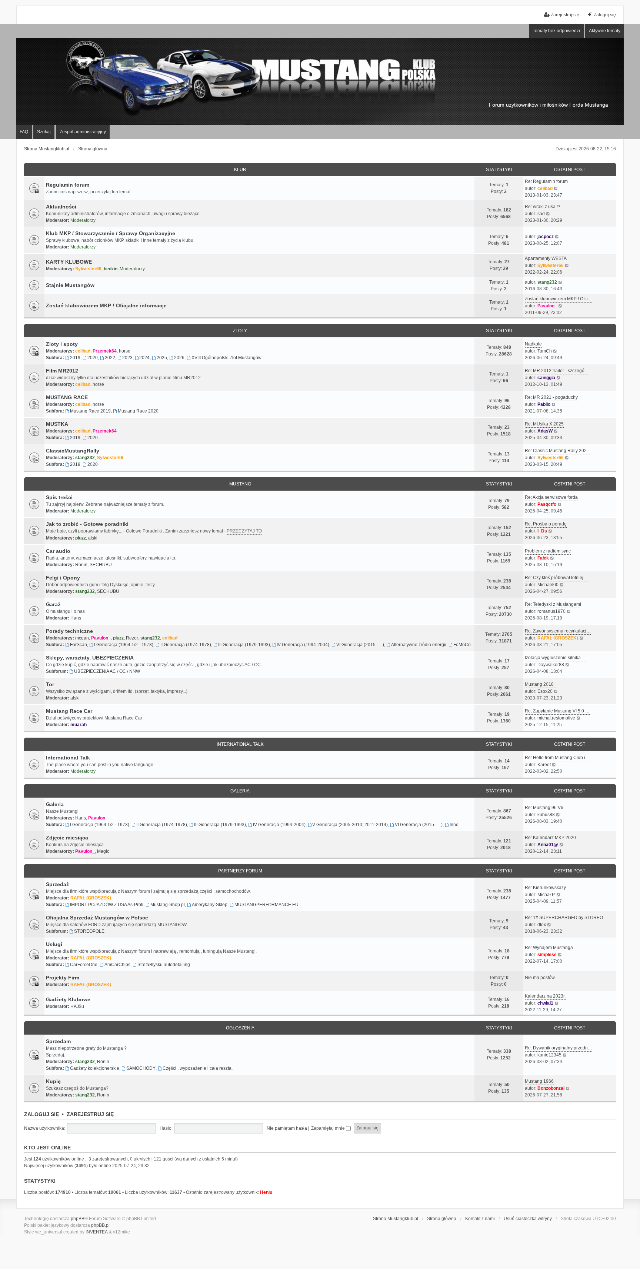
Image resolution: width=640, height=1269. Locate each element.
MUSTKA (57, 424)
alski (92, 538)
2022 (110, 357)
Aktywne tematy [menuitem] (604, 30)
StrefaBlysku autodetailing (163, 964)
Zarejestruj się (90, 1114)
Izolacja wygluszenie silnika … (555, 657)
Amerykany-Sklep (209, 904)
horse (124, 351)
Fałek (543, 558)
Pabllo (543, 404)
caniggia (546, 377)
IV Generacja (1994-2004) (303, 644)
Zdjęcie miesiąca (67, 838)
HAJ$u (77, 1006)
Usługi (54, 944)
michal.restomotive (556, 718)
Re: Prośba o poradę (546, 524)
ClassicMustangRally (72, 451)
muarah (78, 724)
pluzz (80, 538)
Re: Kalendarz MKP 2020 (550, 837)
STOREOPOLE (89, 931)
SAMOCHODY (141, 1068)
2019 (75, 357)
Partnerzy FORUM (240, 871)
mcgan (82, 638)
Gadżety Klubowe (68, 999)
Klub (240, 169)
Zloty (240, 330)
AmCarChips (117, 964)
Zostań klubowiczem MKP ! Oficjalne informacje (106, 305)
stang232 (547, 282)
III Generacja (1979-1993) (244, 644)
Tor (50, 684)
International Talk (240, 744)
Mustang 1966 (539, 1081)
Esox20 (545, 691)
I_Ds (542, 531)
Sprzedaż (57, 884)
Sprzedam (58, 1041)
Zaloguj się (41, 1114)
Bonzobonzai (550, 1088)
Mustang (240, 484)
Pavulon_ (547, 305)
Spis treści (59, 497)
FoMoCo (462, 644)
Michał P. (546, 894)
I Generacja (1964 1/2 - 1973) (123, 644)
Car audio (58, 551)
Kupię (53, 1081)
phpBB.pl (100, 1225)
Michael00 (548, 584)
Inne (454, 824)
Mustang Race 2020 (138, 411)
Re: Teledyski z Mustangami (553, 604)
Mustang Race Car (69, 711)
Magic (103, 851)
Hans (75, 618)
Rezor (132, 638)
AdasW (545, 431)
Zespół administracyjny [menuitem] (83, 131)
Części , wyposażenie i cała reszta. (198, 1068)
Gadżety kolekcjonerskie (94, 1068)
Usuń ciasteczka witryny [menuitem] (528, 1218)
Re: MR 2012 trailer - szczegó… (557, 370)
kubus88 (546, 814)
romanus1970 (551, 611)
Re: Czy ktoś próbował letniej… (556, 577)
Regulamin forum (67, 185)
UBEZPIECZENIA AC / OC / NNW (107, 671)
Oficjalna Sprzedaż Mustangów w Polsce (97, 918)
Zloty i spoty (62, 344)
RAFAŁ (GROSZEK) (557, 638)
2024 (144, 357)
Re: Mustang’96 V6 (544, 807)
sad (541, 213)
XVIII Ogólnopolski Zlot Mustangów (226, 357)
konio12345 (549, 1055)
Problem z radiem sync (548, 551)
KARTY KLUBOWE (69, 262)
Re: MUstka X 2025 (544, 424)
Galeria (240, 791)
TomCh (544, 351)
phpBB (77, 1218)
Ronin (81, 564)
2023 (127, 357)
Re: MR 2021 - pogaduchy (551, 397)
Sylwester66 (88, 268)
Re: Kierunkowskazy (545, 887)
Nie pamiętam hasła (287, 1128)
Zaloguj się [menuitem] (605, 14)
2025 (162, 357)
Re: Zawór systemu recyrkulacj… (558, 631)
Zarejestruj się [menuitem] (565, 14)
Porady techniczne (69, 631)
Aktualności (61, 207)
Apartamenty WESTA (546, 258)
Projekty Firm (62, 978)
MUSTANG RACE (67, 397)
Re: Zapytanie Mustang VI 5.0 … (557, 711)
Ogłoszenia (240, 1028)
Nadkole (533, 344)
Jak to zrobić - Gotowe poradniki (87, 524)
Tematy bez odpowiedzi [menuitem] (556, 30)
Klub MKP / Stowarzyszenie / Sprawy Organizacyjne (110, 233)
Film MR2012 (62, 371)
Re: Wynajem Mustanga (549, 947)
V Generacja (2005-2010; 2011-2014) (350, 824)
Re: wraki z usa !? (542, 206)
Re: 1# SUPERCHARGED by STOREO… (566, 917)
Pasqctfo (546, 504)
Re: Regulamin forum (546, 181)
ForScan (78, 644)
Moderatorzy (83, 220)
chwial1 (545, 1003)
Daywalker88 (550, 664)
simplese (547, 954)
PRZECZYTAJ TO (244, 531)
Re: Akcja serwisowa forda (551, 497)
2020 (92, 357)
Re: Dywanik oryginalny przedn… (558, 1048)
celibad (545, 188)
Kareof (544, 764)
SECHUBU (101, 564)
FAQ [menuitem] (24, 131)
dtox (541, 924)
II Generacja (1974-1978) (185, 644)
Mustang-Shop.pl (167, 904)
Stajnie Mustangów (70, 285)
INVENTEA (97, 1232)
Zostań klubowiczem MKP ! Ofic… (558, 298)
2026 (179, 357)
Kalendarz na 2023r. (545, 996)
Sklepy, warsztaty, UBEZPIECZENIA (90, 658)
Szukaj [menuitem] (44, 131)
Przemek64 (105, 351)
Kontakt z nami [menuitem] (480, 1218)
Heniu (266, 1192)
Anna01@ (547, 844)
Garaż (53, 604)
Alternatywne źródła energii (418, 644)
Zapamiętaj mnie (328, 1128)
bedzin (110, 268)
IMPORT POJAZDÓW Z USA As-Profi (106, 904)
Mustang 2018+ (540, 684)
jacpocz (545, 236)
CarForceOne (83, 964)
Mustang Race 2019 (90, 411)
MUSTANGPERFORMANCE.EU (266, 904)
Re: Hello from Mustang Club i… (557, 757)
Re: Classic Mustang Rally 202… (558, 450)
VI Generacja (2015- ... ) (360, 644)
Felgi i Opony (63, 578)
